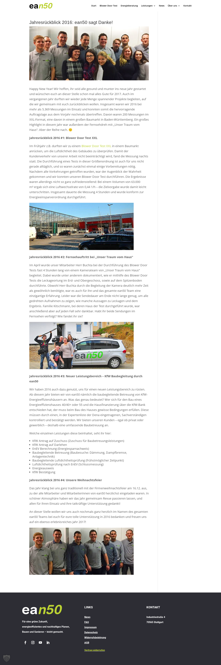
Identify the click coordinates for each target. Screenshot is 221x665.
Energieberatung (129, 5)
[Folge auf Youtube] (40, 642)
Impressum (90, 627)
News (161, 5)
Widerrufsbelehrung (95, 637)
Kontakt (187, 5)
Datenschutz (91, 632)
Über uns (172, 5)
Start (93, 5)
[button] (6, 658)
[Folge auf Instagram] (33, 642)
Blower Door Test (108, 5)
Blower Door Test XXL (96, 146)
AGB (86, 642)
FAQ (86, 622)
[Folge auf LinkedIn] (48, 642)
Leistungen (147, 5)
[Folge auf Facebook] (25, 642)
